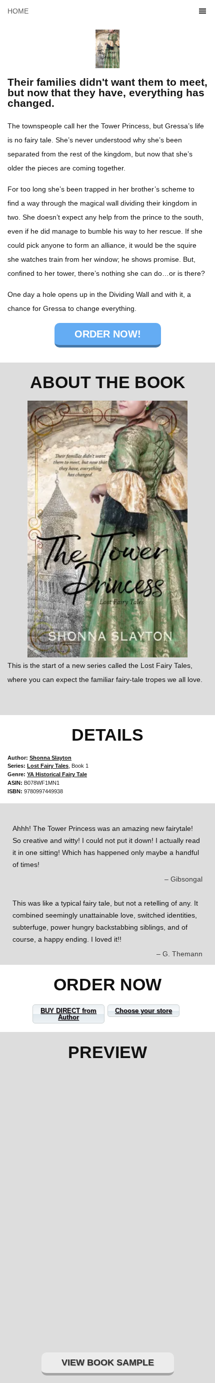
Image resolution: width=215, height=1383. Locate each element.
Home (18, 11)
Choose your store (143, 1010)
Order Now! (107, 333)
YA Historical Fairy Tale (57, 774)
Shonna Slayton (51, 758)
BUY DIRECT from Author (68, 1014)
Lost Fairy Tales (47, 766)
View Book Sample (108, 1362)
